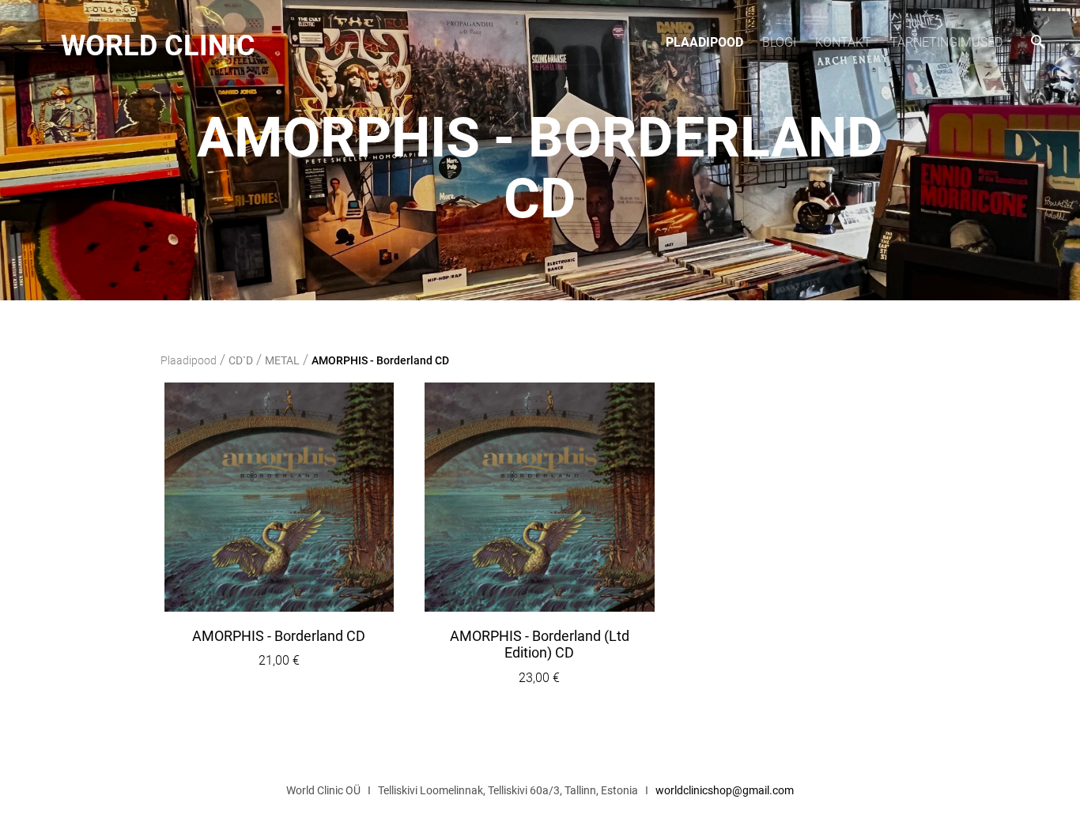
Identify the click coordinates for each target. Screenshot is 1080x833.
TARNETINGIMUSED (946, 42)
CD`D (240, 360)
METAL (282, 360)
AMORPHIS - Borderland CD (380, 360)
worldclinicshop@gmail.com (724, 790)
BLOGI (779, 42)
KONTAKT (843, 42)
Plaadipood (704, 42)
